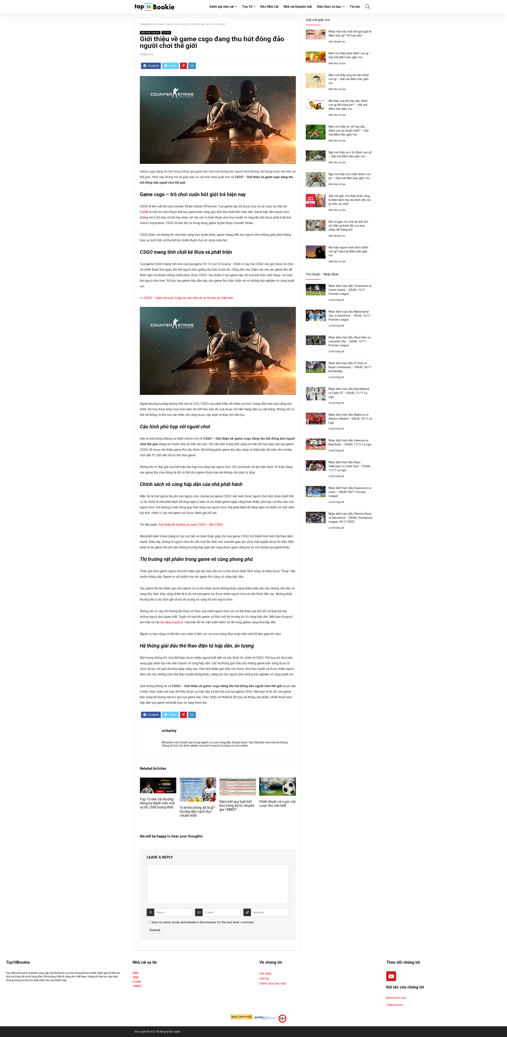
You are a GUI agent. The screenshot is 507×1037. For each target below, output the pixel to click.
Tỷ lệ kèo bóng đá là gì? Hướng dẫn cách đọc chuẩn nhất (197, 811)
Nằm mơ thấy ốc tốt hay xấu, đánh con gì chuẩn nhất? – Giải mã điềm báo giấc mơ (349, 130)
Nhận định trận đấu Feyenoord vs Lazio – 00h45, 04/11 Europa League (350, 491)
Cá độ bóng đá (336, 300)
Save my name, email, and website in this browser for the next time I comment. (203, 922)
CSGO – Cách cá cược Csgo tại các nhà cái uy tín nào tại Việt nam (188, 298)
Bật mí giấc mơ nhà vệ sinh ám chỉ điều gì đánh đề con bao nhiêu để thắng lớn (348, 225)
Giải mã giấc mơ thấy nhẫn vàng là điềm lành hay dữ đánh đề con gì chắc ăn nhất (350, 199)
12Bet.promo (394, 1005)
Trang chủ (145, 24)
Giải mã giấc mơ (337, 41)
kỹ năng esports (172, 622)
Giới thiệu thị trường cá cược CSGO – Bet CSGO (190, 524)
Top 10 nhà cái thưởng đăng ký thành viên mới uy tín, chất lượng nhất (157, 803)
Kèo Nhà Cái (269, 7)
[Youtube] (391, 976)
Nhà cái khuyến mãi (298, 7)
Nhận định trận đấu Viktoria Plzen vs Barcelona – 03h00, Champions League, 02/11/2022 (350, 517)
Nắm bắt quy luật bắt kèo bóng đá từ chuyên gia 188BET (236, 806)
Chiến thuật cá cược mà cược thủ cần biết (277, 804)
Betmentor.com (396, 998)
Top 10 (247, 7)
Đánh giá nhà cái (222, 7)
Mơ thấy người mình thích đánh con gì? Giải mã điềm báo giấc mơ (348, 251)
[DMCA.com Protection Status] (241, 1016)
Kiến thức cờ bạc (329, 7)
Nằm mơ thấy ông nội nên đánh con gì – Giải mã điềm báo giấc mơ (349, 79)
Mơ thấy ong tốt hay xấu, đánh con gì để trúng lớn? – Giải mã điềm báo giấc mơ (348, 104)
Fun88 (144, 212)
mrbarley (169, 731)
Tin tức (355, 7)
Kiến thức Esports (150, 32)
